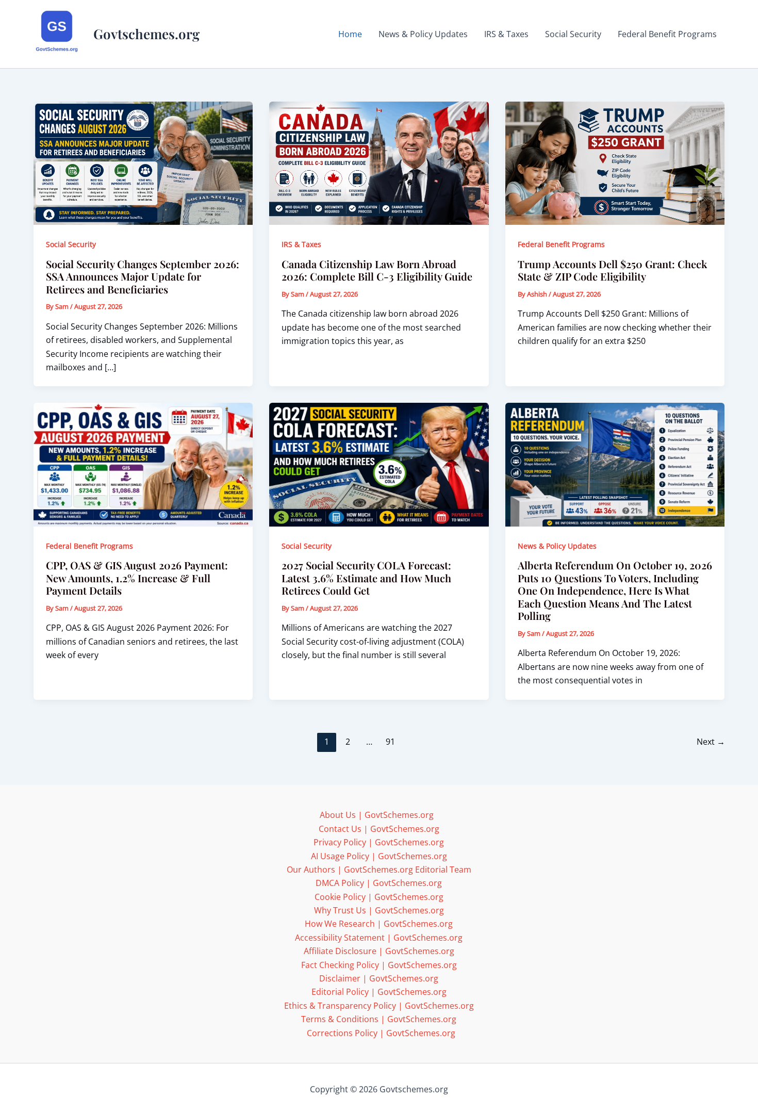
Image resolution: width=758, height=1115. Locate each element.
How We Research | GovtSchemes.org (379, 923)
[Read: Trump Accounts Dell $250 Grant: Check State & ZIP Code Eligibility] (615, 162)
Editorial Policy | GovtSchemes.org (379, 991)
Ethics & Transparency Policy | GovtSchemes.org (379, 1005)
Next (711, 741)
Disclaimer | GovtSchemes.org (378, 978)
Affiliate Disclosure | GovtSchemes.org (379, 951)
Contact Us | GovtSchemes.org (379, 828)
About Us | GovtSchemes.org (377, 815)
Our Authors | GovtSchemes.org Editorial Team (379, 869)
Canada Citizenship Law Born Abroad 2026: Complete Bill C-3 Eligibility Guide (377, 270)
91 (390, 741)
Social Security (71, 244)
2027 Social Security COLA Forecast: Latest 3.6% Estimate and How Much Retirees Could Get (366, 577)
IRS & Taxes (301, 244)
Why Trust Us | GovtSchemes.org (379, 910)
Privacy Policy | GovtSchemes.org (379, 842)
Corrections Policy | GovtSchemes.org (381, 1033)
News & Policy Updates (557, 546)
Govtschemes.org (146, 34)
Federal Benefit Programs (561, 244)
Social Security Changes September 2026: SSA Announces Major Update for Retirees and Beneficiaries (142, 276)
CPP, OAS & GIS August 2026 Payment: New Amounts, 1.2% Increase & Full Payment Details (137, 577)
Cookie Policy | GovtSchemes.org (379, 897)
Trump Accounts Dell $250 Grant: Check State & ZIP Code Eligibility (612, 270)
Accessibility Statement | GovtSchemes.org (379, 937)
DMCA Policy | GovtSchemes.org (379, 883)
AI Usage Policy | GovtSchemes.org (379, 856)
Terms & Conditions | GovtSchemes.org (378, 1019)
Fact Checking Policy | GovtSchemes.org (379, 965)
